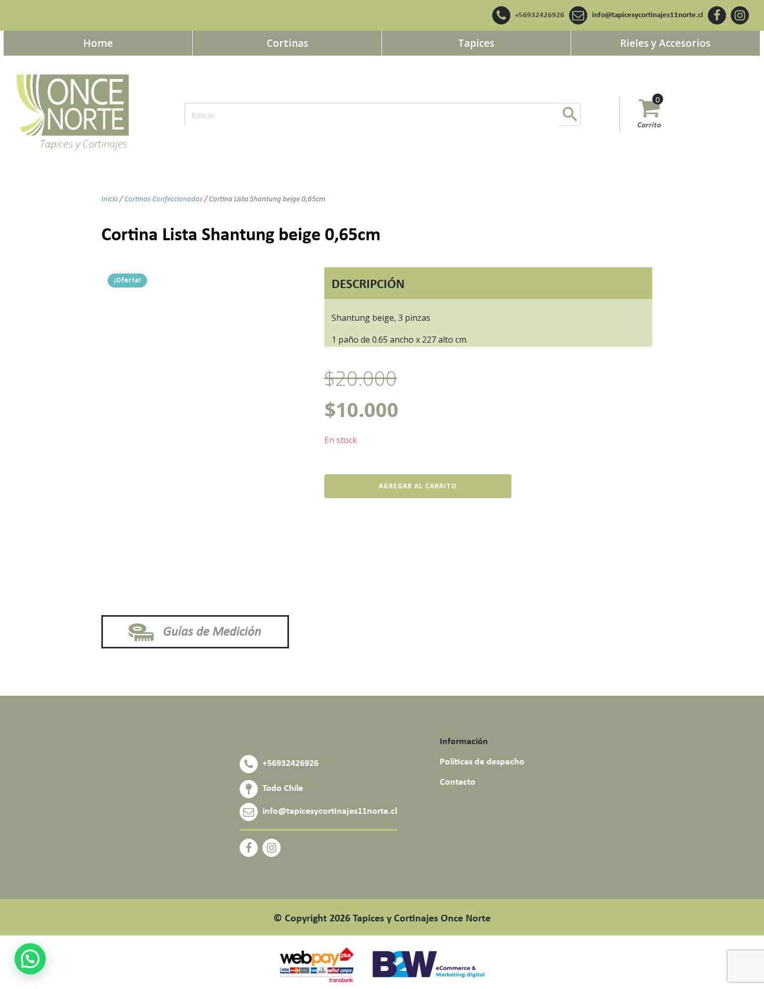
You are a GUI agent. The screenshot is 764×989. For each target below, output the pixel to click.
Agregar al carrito (418, 486)
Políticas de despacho (482, 762)
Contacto (458, 782)
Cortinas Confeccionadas (163, 199)
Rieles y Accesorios (665, 43)
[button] (30, 958)
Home (98, 43)
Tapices (476, 43)
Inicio (109, 199)
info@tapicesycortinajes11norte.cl (647, 15)
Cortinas (287, 43)
